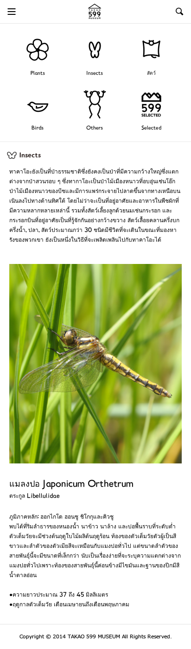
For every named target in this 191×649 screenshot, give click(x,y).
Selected (151, 128)
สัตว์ (151, 73)
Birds (38, 128)
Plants (38, 73)
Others (94, 128)
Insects (94, 73)
